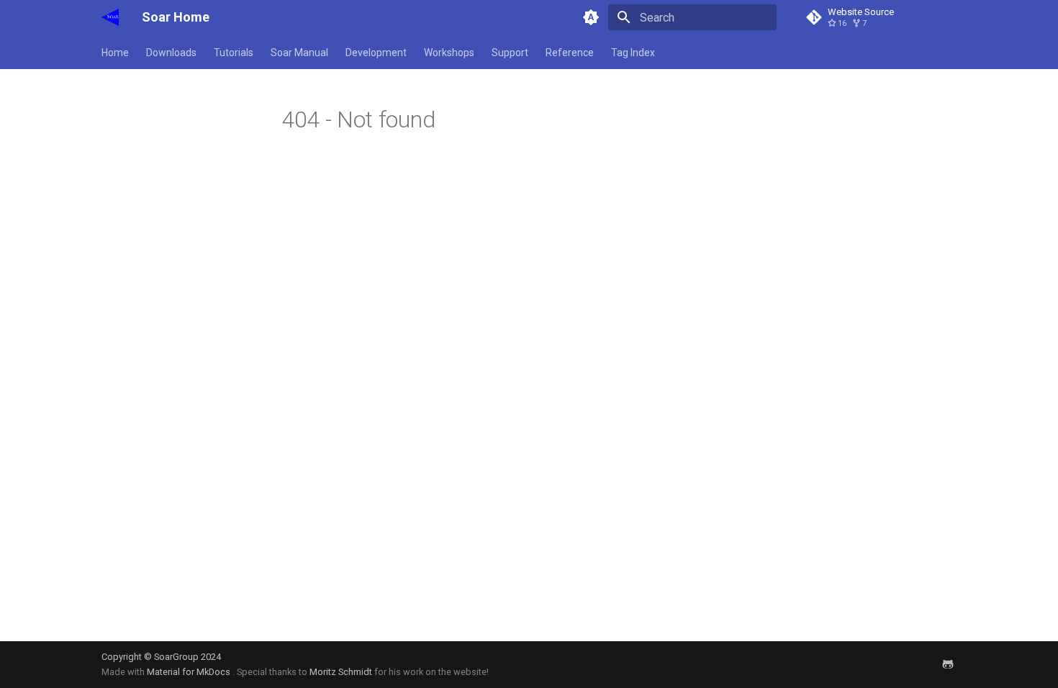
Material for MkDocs (189, 671)
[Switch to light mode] (591, 17)
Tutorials (233, 52)
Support (510, 52)
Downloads (171, 52)
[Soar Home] (110, 17)
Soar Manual (299, 52)
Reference (570, 52)
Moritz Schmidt (340, 671)
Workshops (449, 52)
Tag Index (633, 52)
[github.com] (947, 664)
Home (115, 52)
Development (376, 52)
